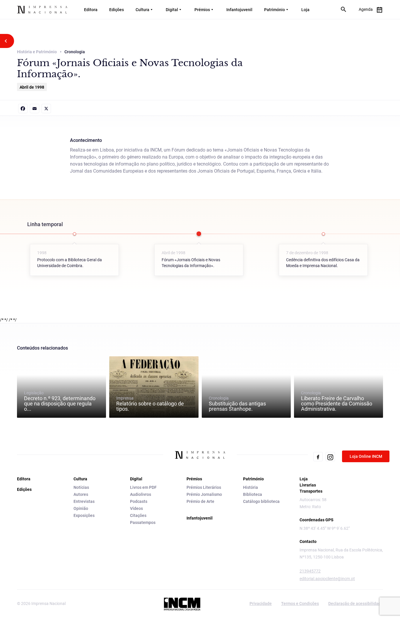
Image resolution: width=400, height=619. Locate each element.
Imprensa (150, 404)
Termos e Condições (300, 603)
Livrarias (308, 485)
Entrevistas (84, 501)
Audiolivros (140, 494)
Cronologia (237, 404)
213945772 (310, 571)
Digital (172, 9)
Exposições (84, 515)
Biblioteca (252, 494)
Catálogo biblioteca (261, 501)
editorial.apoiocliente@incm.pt (327, 578)
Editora (91, 9)
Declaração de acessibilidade (355, 603)
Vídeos (136, 508)
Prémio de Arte (200, 501)
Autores (80, 494)
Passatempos (142, 522)
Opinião (80, 508)
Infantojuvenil (239, 9)
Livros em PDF (143, 487)
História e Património (37, 51)
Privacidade (260, 603)
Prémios (202, 9)
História (250, 487)
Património (274, 9)
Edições (116, 9)
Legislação (59, 401)
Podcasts (138, 501)
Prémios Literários (204, 487)
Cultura (142, 9)
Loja (305, 9)
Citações (138, 515)
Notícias (81, 487)
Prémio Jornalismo (204, 494)
